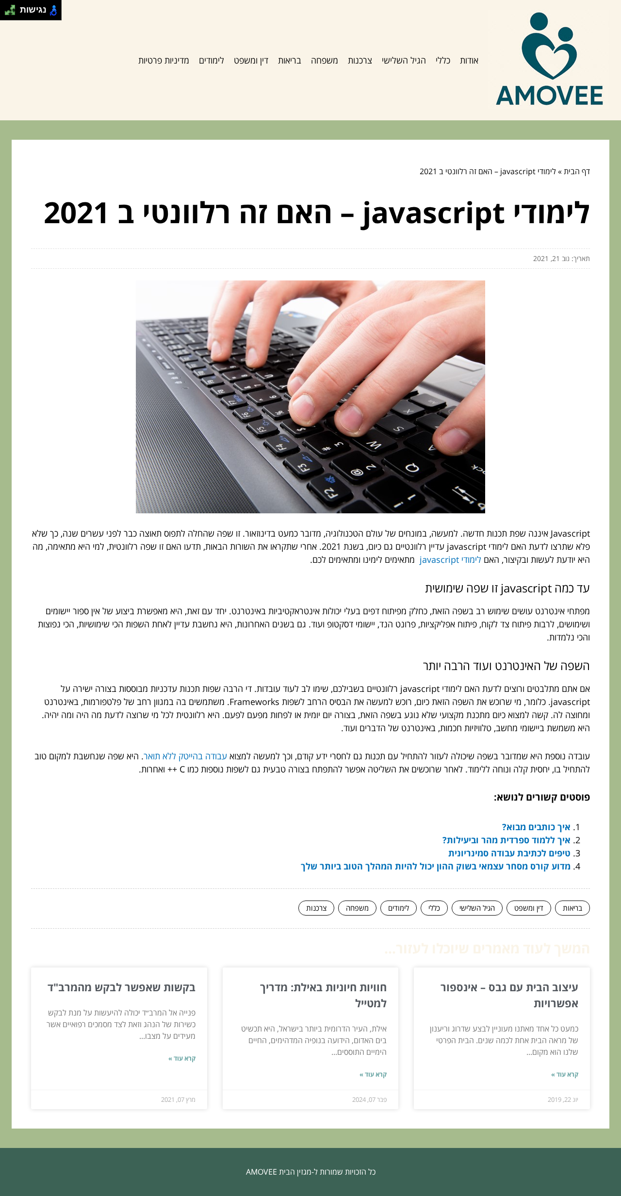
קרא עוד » (564, 1074)
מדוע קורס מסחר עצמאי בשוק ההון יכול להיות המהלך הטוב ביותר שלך (436, 866)
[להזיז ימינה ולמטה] (13, 13)
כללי (443, 60)
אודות (469, 60)
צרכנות (360, 60)
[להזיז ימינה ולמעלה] (13, 7)
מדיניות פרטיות (163, 60)
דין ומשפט (251, 60)
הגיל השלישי (404, 60)
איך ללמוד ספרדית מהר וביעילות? (506, 840)
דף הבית (577, 171)
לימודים (211, 60)
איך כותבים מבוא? (536, 827)
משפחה (324, 60)
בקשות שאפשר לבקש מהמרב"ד (122, 987)
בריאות (289, 60)
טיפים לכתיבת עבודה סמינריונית (509, 853)
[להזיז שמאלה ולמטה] (7, 13)
